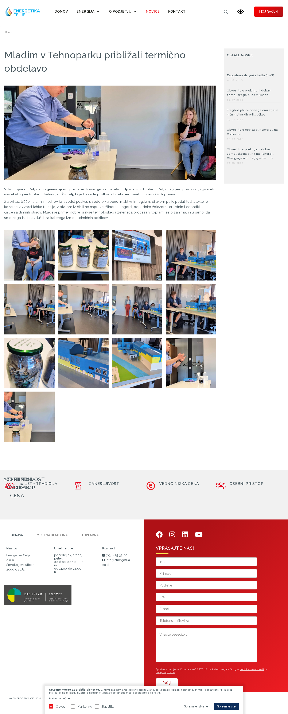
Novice (153, 11)
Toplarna (90, 535)
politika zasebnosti (252, 669)
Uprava (17, 535)
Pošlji (167, 683)
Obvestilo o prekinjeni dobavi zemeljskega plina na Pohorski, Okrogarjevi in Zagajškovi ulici (250, 154)
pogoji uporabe (165, 672)
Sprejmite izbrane (196, 706)
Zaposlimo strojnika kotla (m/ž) (250, 75)
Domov (61, 11)
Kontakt (177, 11)
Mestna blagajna (52, 535)
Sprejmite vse (226, 706)
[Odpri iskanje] (226, 11)
